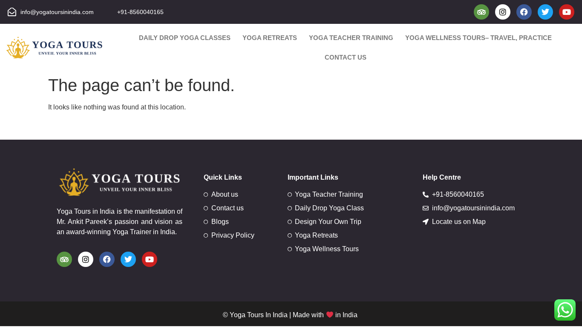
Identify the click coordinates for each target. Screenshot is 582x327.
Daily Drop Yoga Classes (184, 37)
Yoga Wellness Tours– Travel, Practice (478, 37)
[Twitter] (545, 12)
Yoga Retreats (269, 37)
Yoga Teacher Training (351, 37)
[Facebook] (524, 12)
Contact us (345, 57)
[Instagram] (502, 12)
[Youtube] (566, 12)
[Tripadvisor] (481, 12)
